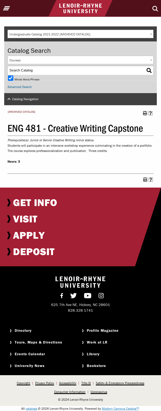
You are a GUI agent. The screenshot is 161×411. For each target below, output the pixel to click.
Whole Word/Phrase (26, 79)
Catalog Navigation (25, 99)
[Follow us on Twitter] (73, 296)
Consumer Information (70, 392)
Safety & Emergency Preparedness (120, 383)
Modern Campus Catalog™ (120, 408)
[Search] (149, 70)
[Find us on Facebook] (61, 296)
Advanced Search (20, 87)
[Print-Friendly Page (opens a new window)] (145, 113)
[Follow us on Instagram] (101, 296)
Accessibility (67, 383)
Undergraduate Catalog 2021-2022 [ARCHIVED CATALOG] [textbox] (49, 34)
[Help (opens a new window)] (150, 113)
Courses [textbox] (15, 60)
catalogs (31, 408)
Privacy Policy (44, 383)
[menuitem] (80, 202)
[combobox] (80, 34)
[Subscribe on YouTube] (87, 296)
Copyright (23, 383)
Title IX (86, 383)
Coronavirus (99, 392)
